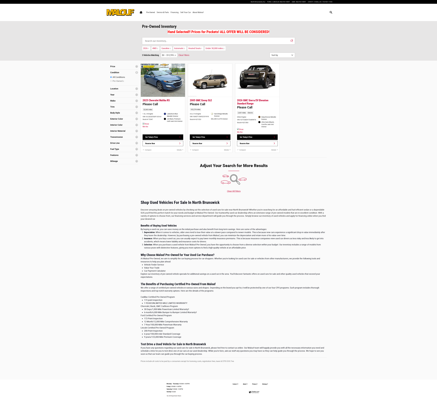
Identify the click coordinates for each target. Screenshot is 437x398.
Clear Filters (183, 55)
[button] (163, 104)
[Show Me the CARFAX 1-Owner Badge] (147, 125)
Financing (175, 12)
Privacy (254, 384)
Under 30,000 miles (215, 48)
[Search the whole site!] (331, 12)
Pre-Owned (150, 12)
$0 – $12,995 (168, 55)
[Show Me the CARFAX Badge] (241, 131)
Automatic (179, 48)
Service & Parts (163, 12)
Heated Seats (195, 48)
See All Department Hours (174, 396)
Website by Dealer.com (254, 392)
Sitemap (264, 384)
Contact (235, 384)
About (244, 384)
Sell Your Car (185, 12)
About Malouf (198, 12)
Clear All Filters (234, 191)
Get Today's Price (151, 137)
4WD (155, 48)
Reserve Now (150, 143)
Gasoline (166, 48)
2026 (146, 48)
